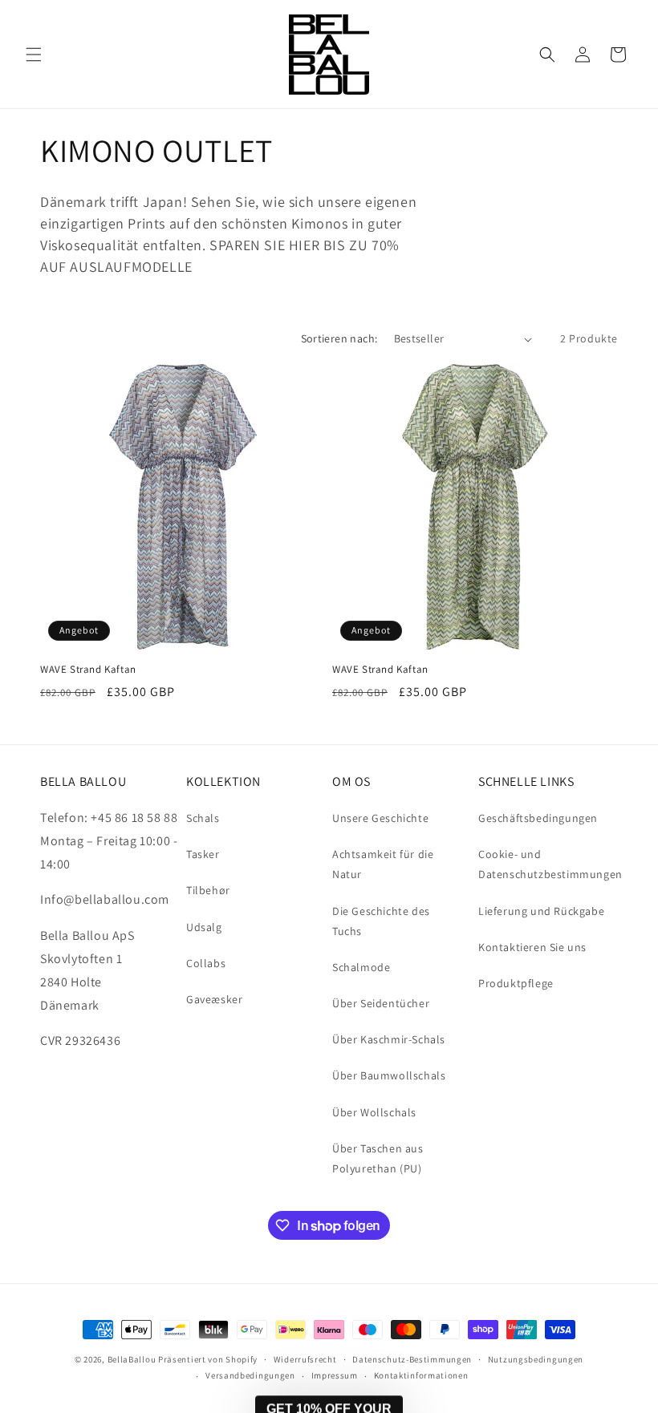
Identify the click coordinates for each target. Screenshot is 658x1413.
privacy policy (297, 1332)
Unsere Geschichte (380, 818)
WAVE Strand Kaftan (88, 669)
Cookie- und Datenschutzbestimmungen (550, 864)
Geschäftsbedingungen (538, 818)
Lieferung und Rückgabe (541, 911)
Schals (203, 818)
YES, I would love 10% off (282, 1284)
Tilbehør (208, 890)
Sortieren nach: (339, 338)
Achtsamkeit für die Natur (382, 864)
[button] (33, 54)
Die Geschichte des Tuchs (381, 921)
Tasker (203, 854)
